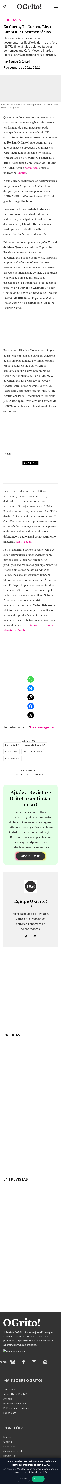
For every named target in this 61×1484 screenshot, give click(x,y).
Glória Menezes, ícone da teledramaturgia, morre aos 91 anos (38, 475)
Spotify (21, 173)
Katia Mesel (12, 758)
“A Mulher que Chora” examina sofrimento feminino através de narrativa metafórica (38, 1082)
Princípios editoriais (14, 1403)
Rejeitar (23, 1478)
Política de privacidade (16, 1408)
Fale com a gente (42, 727)
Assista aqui (23, 541)
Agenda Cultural (12, 1451)
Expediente (9, 1412)
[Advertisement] (30, 992)
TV (22, 467)
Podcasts (12, 20)
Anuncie (7, 1398)
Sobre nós (9, 1389)
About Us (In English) (15, 1394)
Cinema (38, 774)
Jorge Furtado (32, 751)
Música (7, 1437)
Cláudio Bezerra (35, 745)
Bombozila (12, 745)
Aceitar (38, 1478)
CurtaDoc (11, 751)
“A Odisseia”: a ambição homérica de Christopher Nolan (40, 1047)
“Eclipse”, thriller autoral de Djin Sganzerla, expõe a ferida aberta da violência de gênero (41, 1065)
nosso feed (31, 168)
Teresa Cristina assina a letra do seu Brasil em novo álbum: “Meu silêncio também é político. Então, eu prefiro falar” (30, 1231)
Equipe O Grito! (19, 61)
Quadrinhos (10, 1446)
